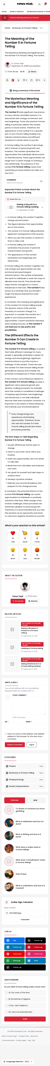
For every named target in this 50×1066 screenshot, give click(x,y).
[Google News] (7, 80)
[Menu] (4, 4)
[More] (44, 80)
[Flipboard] (12, 80)
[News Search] (39, 4)
